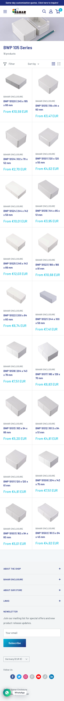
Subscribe (15, 643)
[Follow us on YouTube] (38, 676)
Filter (12, 63)
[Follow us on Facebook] (12, 676)
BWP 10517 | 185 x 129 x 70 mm (47, 376)
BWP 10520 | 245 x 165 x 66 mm (15, 103)
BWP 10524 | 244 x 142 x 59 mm (15, 212)
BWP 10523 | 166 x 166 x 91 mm (47, 266)
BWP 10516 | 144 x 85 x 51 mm (47, 212)
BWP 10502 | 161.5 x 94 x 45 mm (47, 534)
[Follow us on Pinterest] (32, 676)
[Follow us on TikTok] (45, 676)
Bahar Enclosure (13, 96)
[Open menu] (5, 11)
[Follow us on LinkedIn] (51, 676)
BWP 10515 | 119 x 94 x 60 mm (47, 107)
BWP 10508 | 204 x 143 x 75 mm (47, 482)
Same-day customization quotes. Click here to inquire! (32, 2)
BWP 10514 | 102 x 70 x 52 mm (15, 160)
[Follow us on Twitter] (19, 676)
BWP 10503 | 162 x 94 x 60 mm (15, 535)
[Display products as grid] (53, 63)
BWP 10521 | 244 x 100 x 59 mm (47, 321)
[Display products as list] (59, 63)
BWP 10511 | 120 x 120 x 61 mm (15, 483)
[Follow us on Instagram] (25, 676)
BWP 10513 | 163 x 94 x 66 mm (15, 430)
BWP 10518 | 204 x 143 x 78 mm (15, 372)
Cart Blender (23, 693)
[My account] (51, 11)
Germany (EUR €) (13, 659)
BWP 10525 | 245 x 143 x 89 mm (15, 265)
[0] (58, 11)
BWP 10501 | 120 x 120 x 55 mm (47, 160)
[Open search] (44, 11)
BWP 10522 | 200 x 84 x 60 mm (15, 317)
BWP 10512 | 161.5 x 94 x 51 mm (47, 430)
